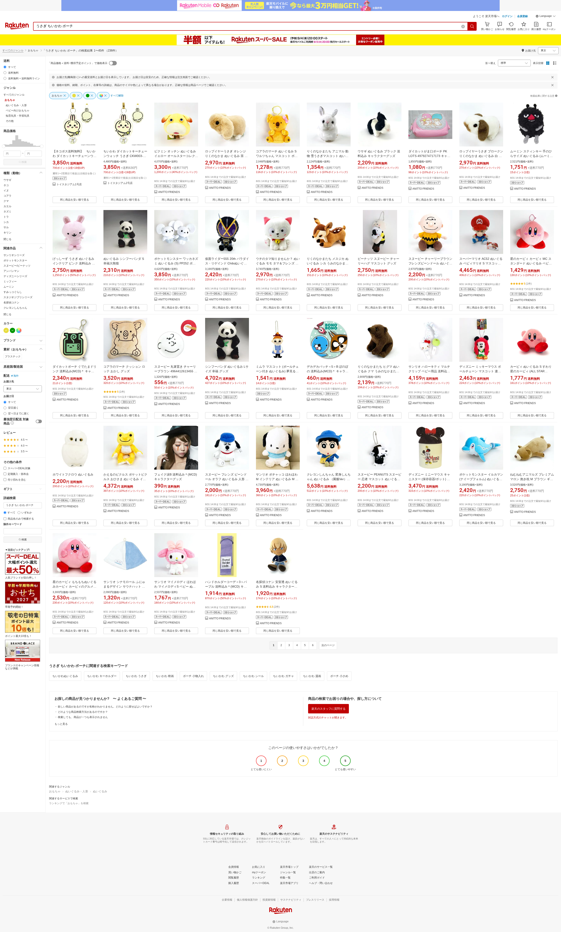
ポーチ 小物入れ (193, 676)
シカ (6, 222)
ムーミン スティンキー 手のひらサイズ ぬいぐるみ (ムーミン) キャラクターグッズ (532, 156)
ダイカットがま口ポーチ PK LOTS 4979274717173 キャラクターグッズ (429, 156)
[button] (546, 16)
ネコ (6, 185)
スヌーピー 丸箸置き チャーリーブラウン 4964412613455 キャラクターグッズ (175, 371)
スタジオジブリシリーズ (18, 297)
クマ (6, 201)
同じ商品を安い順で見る (74, 199)
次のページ (328, 645)
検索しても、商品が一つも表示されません (83, 717)
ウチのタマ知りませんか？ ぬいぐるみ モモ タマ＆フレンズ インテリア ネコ (278, 263)
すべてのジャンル (12, 50)
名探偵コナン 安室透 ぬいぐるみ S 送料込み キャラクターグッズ (277, 586)
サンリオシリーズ (14, 255)
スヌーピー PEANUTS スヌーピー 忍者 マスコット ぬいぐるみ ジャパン (379, 479)
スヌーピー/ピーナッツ (17, 265)
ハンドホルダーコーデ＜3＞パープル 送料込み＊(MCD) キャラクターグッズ (226, 586)
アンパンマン (11, 271)
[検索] (472, 26)
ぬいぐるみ (100, 791)
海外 (16, 375)
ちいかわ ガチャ (283, 676)
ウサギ (7, 180)
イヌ (6, 190)
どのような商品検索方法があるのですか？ (83, 711)
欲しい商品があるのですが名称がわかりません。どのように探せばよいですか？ (105, 706)
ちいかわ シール (253, 676)
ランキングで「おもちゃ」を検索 (69, 803)
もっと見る (61, 723)
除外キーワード (13, 524)
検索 (24, 162)
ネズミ (7, 211)
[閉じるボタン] (552, 77)
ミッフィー (10, 281)
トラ (6, 216)
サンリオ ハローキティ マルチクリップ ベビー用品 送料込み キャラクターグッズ (429, 371)
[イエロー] (6, 330)
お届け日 (9, 396)
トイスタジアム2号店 (120, 183)
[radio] (5, 67)
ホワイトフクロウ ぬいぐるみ (73, 474)
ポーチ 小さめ (339, 676)
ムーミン (9, 286)
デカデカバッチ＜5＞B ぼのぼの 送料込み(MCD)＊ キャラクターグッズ (327, 371)
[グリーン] (12, 330)
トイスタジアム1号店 (69, 184)
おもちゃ (54, 791)
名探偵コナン (11, 302)
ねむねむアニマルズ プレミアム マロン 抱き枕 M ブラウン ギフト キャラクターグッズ (532, 479)
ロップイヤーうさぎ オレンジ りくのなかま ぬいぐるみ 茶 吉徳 (226, 156)
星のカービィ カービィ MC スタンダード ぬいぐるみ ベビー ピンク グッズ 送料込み (531, 263)
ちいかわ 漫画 (312, 676)
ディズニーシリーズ (15, 276)
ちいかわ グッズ (223, 676)
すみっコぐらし (13, 292)
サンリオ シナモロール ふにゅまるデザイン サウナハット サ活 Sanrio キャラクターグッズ (124, 586)
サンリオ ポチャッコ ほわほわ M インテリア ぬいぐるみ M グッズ (277, 479)
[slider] (3, 146)
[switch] (39, 421)
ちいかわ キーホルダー (102, 676)
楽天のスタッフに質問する (328, 708)
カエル (7, 206)
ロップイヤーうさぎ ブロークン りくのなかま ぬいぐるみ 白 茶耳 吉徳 (481, 156)
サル (6, 227)
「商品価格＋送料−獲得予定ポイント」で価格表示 (77, 63)
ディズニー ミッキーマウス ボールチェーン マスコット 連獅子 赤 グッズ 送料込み (480, 371)
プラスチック (13, 356)
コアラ (7, 195)
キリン (7, 232)
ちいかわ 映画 (165, 676)
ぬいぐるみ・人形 (76, 791)
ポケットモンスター (15, 260)
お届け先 (9, 381)
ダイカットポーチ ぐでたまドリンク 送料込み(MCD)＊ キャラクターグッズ (74, 371)
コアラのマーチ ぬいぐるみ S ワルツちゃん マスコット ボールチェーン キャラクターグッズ (278, 156)
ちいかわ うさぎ (136, 676)
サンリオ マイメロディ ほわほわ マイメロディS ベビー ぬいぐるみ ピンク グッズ (175, 586)
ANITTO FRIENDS (169, 192)
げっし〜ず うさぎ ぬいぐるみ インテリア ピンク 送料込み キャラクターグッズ (74, 263)
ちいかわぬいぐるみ (65, 676)
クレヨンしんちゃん (15, 307)
